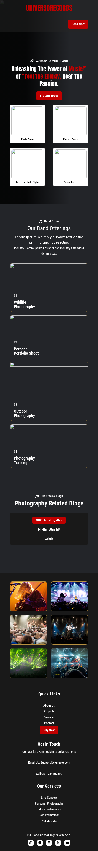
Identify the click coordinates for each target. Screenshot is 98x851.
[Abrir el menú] (23, 24)
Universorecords (49, 8)
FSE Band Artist (36, 835)
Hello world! (49, 529)
